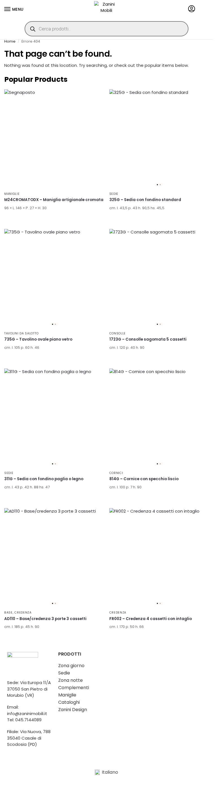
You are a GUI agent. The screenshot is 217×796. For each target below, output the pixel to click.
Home (10, 41)
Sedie (114, 194)
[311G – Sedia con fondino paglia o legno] (54, 418)
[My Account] (191, 9)
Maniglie (12, 194)
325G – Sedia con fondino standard (145, 199)
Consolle (117, 333)
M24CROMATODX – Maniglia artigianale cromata (53, 199)
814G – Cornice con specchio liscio (144, 479)
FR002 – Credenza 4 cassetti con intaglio (150, 618)
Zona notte (70, 680)
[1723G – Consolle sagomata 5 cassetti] (159, 278)
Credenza (23, 612)
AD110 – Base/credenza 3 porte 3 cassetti (45, 618)
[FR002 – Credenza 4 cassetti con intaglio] (159, 557)
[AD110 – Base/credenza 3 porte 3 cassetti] (54, 557)
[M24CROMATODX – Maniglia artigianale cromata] (54, 139)
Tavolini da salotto (21, 333)
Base (8, 612)
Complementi (73, 687)
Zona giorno (71, 665)
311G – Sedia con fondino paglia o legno (43, 479)
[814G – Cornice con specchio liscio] (159, 418)
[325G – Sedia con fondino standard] (159, 139)
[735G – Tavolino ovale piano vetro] (54, 278)
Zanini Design (72, 709)
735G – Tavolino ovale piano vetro (38, 339)
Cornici (116, 473)
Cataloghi (69, 702)
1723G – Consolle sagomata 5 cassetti (147, 339)
